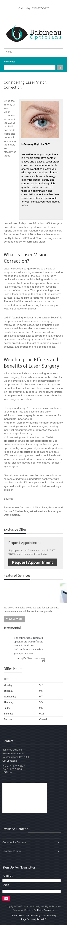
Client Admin (48, 915)
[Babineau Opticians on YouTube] (33, 15)
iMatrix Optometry (45, 910)
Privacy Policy (33, 915)
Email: (5, 885)
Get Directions (9, 761)
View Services (14, 618)
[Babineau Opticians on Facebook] (28, 15)
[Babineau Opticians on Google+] (38, 15)
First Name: (8, 876)
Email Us (7, 772)
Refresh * (41, 919)
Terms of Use (17, 915)
